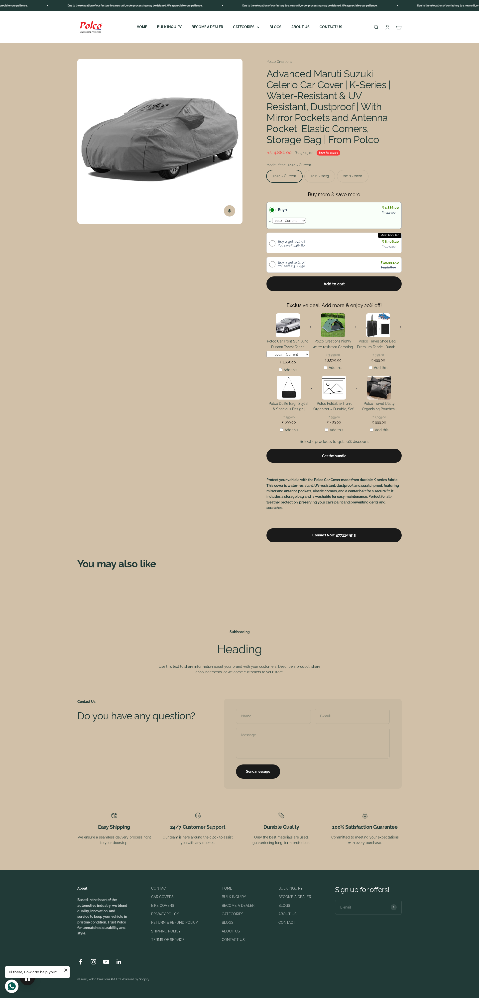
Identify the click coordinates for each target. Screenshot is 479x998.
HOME (142, 27)
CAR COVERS (162, 897)
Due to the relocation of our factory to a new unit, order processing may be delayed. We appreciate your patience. (109, 5)
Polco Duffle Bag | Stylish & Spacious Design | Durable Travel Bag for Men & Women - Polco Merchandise (289, 407)
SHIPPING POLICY (166, 931)
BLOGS (275, 27)
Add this (290, 370)
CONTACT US (331, 27)
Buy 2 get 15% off (291, 243)
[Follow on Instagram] (93, 961)
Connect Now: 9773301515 (334, 535)
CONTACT (159, 888)
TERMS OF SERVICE (168, 940)
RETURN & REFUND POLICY (174, 922)
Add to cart (334, 284)
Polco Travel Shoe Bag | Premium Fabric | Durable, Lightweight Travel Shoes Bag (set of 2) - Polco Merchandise (378, 344)
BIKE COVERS (162, 906)
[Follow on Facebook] (80, 961)
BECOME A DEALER (207, 27)
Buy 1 (282, 210)
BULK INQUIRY (169, 27)
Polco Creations (279, 62)
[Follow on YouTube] (106, 961)
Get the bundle (334, 456)
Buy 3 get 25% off (292, 264)
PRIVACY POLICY (165, 914)
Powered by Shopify (135, 979)
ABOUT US (300, 27)
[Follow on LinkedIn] (119, 961)
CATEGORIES (243, 27)
